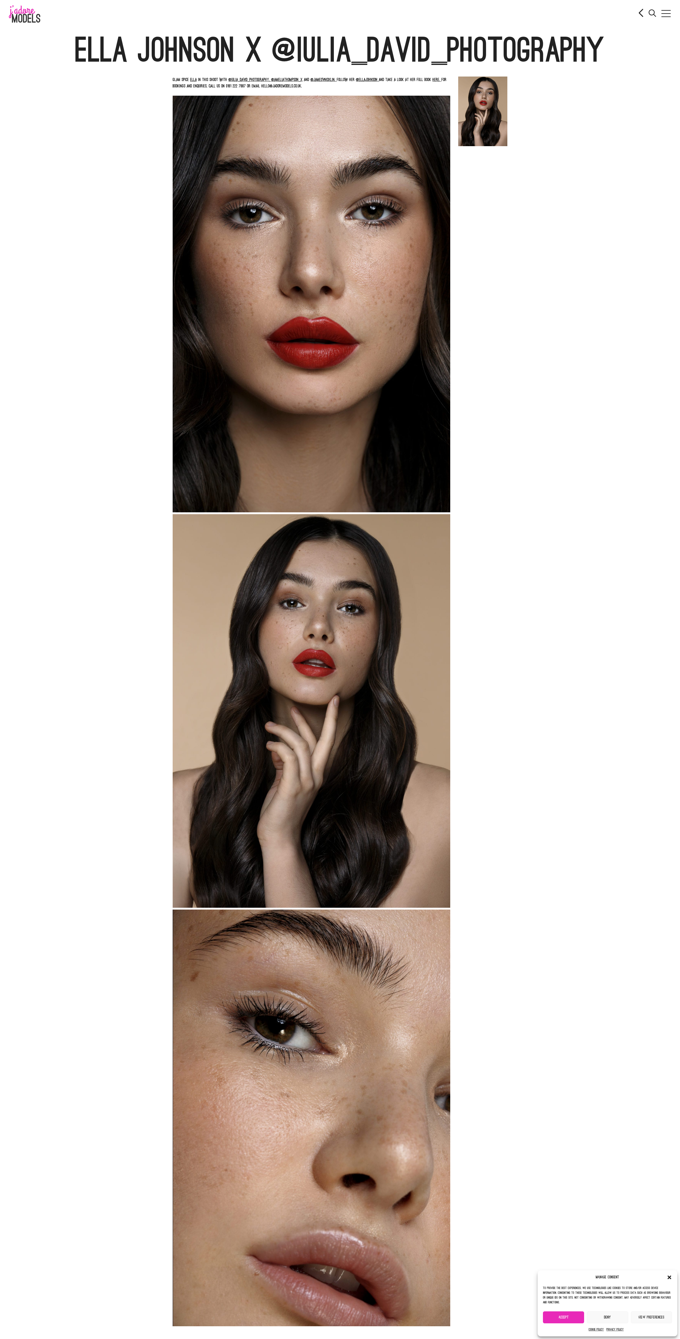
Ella (193, 80)
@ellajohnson (367, 80)
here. (436, 80)
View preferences (651, 1317)
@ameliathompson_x (287, 80)
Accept (564, 1317)
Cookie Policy (596, 1329)
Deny (607, 1317)
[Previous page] (642, 13)
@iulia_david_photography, (249, 80)
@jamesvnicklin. (324, 80)
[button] (669, 1277)
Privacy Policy (615, 1329)
